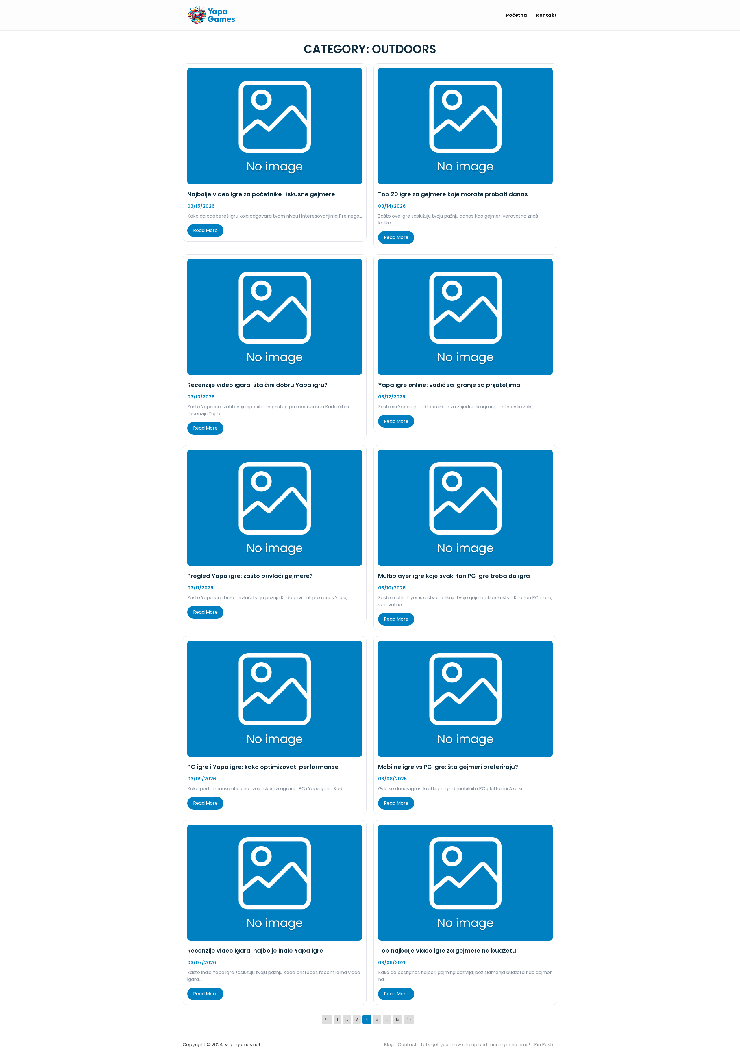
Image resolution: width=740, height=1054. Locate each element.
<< (327, 1019)
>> (409, 1019)
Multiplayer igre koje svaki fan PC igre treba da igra (454, 576)
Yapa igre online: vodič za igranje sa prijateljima (449, 385)
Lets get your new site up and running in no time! (475, 1044)
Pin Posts (544, 1044)
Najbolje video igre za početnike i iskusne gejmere (261, 194)
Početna (516, 15)
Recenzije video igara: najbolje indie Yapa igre (255, 951)
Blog (389, 1044)
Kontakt (546, 15)
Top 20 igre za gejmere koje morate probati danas (453, 194)
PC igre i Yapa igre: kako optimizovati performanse (262, 767)
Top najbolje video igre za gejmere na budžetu (447, 951)
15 (397, 1019)
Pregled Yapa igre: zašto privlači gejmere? (250, 576)
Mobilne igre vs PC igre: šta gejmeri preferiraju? (448, 767)
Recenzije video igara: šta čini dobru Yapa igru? (257, 385)
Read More (205, 230)
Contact (407, 1044)
